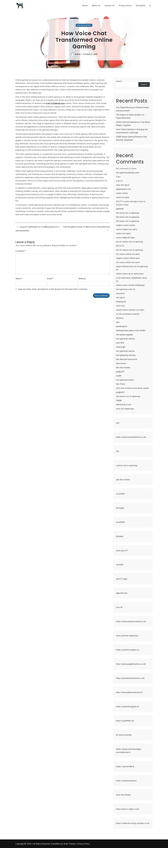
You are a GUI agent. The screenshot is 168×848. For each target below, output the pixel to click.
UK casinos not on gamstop (128, 396)
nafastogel (120, 347)
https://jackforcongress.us (127, 650)
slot (117, 322)
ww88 (118, 376)
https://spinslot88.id (125, 766)
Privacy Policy (125, 5)
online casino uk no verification (130, 274)
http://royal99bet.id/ (125, 721)
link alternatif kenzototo (126, 359)
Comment (20, 251)
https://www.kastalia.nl (126, 780)
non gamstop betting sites (127, 172)
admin (78, 54)
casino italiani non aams (126, 229)
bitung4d (120, 508)
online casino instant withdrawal (130, 285)
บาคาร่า (119, 181)
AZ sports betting (123, 735)
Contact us (109, 5)
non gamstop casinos (125, 339)
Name (19, 278)
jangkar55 (120, 371)
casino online (122, 193)
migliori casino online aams (128, 258)
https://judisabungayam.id (127, 706)
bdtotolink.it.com (123, 404)
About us (96, 5)
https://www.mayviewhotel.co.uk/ (131, 437)
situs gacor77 (122, 550)
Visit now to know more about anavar (132, 388)
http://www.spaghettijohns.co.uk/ (131, 664)
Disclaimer (140, 5)
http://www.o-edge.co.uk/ (127, 809)
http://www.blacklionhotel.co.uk (130, 678)
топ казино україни (124, 334)
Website (82, 278)
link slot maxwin (123, 367)
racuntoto (120, 293)
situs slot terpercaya (125, 409)
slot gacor (120, 297)
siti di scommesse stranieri (128, 314)
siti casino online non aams (128, 254)
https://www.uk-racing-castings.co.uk (132, 823)
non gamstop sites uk (125, 289)
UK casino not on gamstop (127, 213)
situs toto (120, 306)
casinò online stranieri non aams (130, 310)
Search (119, 81)
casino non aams (123, 233)
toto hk (119, 607)
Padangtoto (121, 301)
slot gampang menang (125, 355)
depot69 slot (121, 593)
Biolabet (119, 536)
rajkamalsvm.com (123, 189)
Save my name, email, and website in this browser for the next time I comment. (53, 289)
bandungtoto (121, 326)
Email (50, 278)
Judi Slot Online (123, 479)
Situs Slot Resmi (123, 795)
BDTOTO (120, 246)
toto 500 (120, 343)
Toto (118, 177)
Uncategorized (84, 25)
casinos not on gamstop (126, 465)
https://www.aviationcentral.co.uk (131, 621)
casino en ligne (122, 197)
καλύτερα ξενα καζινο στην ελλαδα (130, 330)
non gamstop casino (125, 380)
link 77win (120, 384)
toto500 (119, 565)
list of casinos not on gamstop (129, 242)
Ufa (117, 451)
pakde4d (120, 209)
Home (85, 5)
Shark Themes (69, 844)
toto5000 (120, 494)
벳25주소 (120, 318)
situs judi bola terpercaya (127, 635)
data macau (121, 363)
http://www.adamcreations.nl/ (129, 692)
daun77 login (121, 579)
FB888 (119, 400)
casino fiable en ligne (125, 237)
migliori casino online (125, 225)
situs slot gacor (123, 185)
